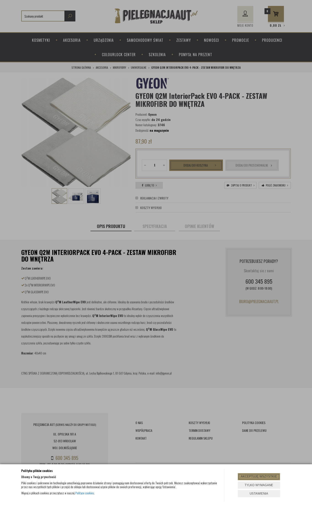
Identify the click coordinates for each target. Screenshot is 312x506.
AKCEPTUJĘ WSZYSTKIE (259, 476)
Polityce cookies (84, 493)
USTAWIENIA (259, 493)
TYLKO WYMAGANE (259, 485)
